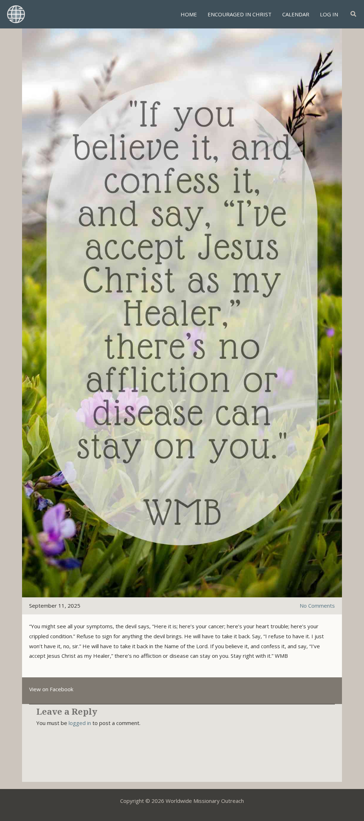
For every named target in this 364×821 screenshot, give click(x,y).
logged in (80, 722)
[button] (353, 14)
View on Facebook (51, 689)
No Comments (317, 605)
